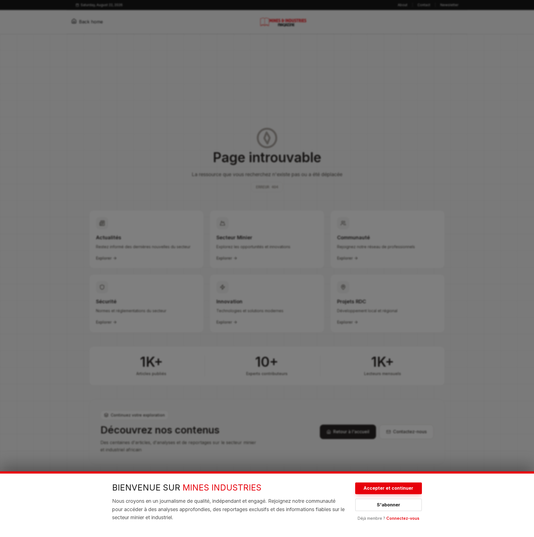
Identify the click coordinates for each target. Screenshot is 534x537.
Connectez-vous (402, 518)
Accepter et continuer (388, 488)
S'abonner (388, 505)
